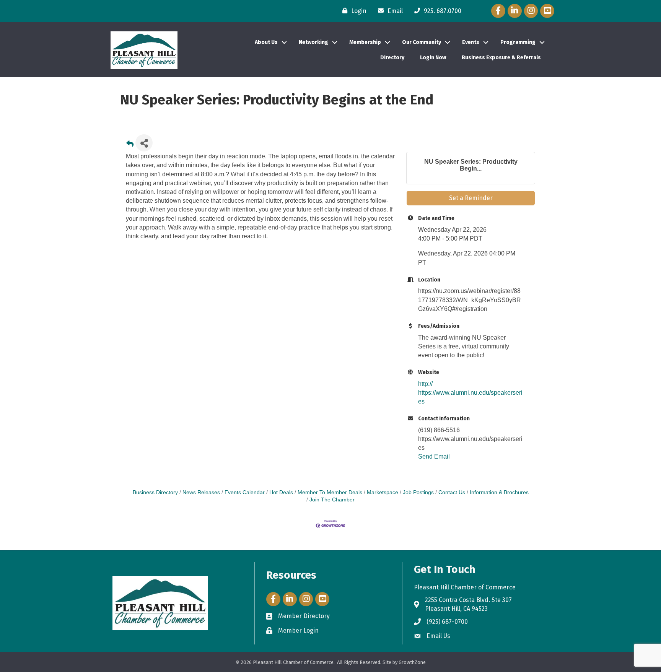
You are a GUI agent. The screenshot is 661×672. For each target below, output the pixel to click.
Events (470, 42)
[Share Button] (144, 142)
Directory (392, 57)
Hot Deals (281, 492)
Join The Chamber (332, 500)
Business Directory (155, 492)
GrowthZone (412, 662)
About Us (266, 42)
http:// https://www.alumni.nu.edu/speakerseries (470, 393)
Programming (518, 42)
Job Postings (418, 492)
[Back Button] (130, 145)
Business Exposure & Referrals (501, 57)
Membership (365, 42)
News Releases (201, 492)
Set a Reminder (471, 198)
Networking (313, 42)
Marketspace (382, 492)
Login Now (433, 57)
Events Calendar (245, 492)
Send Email (434, 456)
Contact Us (451, 492)
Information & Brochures (499, 492)
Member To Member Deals (330, 492)
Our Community (421, 42)
